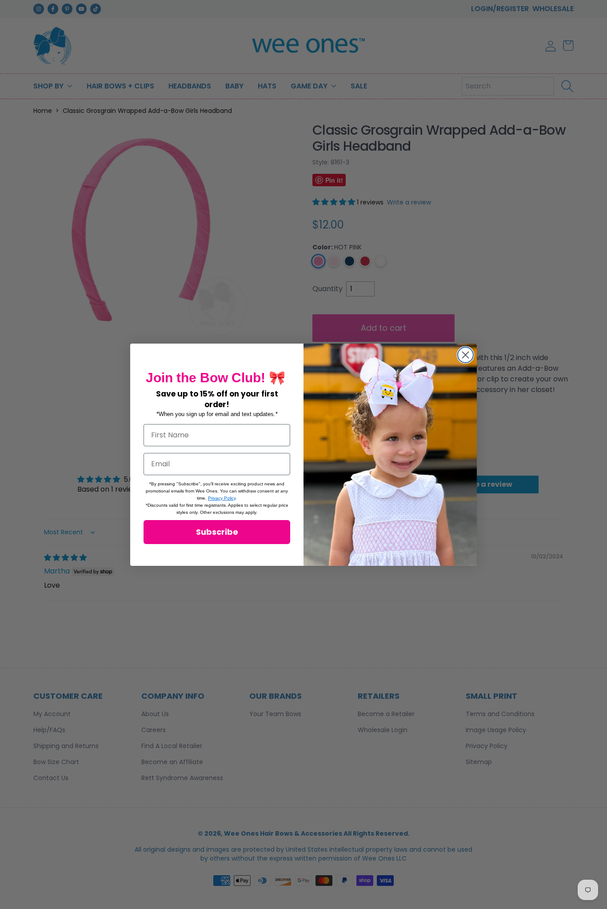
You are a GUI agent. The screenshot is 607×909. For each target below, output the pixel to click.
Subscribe (217, 531)
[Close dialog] (465, 355)
